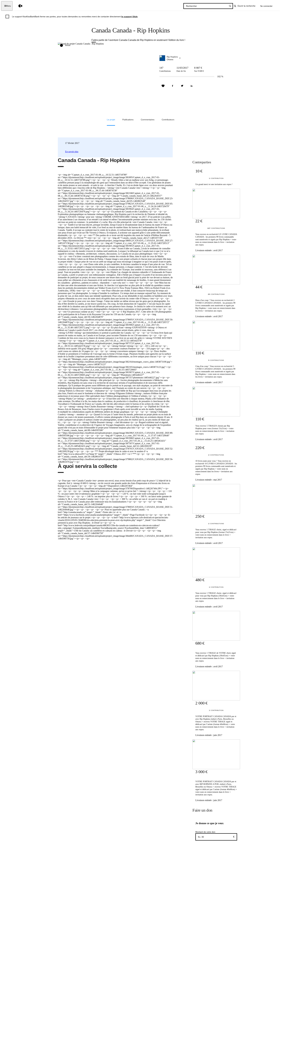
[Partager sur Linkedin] (191, 86)
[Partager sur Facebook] (172, 86)
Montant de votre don (205, 832)
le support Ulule (129, 16)
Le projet (111, 119)
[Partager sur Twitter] (182, 86)
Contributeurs (168, 119)
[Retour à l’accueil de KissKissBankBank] (18, 5)
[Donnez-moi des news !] (163, 86)
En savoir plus (71, 151)
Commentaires (147, 119)
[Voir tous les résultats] (230, 6)
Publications (127, 119)
